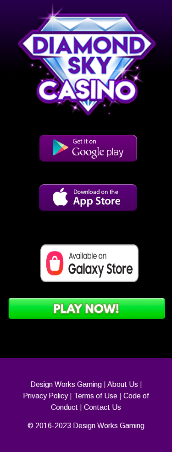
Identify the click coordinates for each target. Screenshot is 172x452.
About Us (122, 384)
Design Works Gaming (66, 384)
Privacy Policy (45, 396)
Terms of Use (95, 396)
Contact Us (102, 407)
